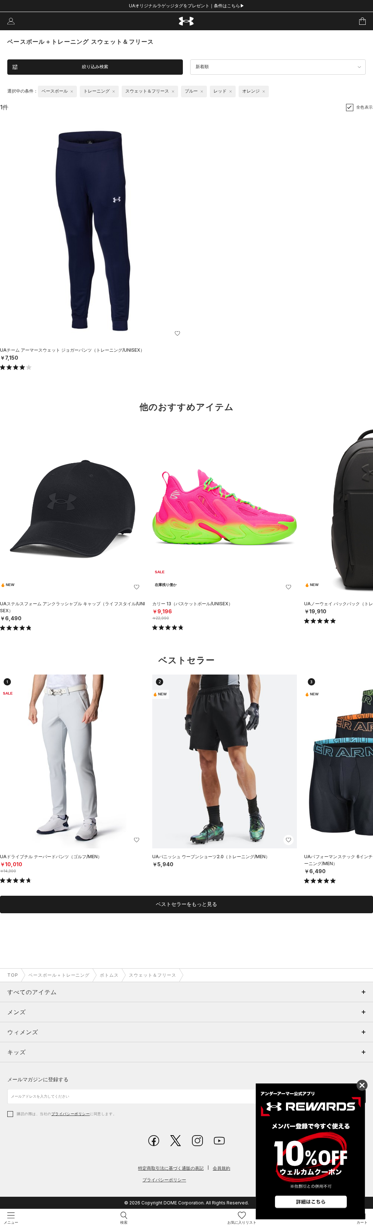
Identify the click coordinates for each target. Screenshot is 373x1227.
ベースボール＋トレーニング (59, 975)
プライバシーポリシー (70, 1113)
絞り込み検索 (95, 66)
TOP (12, 975)
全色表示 (364, 107)
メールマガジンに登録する (37, 1079)
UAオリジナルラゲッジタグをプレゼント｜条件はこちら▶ (186, 5)
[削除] (72, 91)
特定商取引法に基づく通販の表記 (171, 1168)
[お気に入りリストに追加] (136, 587)
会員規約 (221, 1168)
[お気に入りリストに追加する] (177, 333)
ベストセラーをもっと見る (186, 904)
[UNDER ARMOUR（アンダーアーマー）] (187, 21)
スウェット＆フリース (152, 975)
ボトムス (109, 975)
